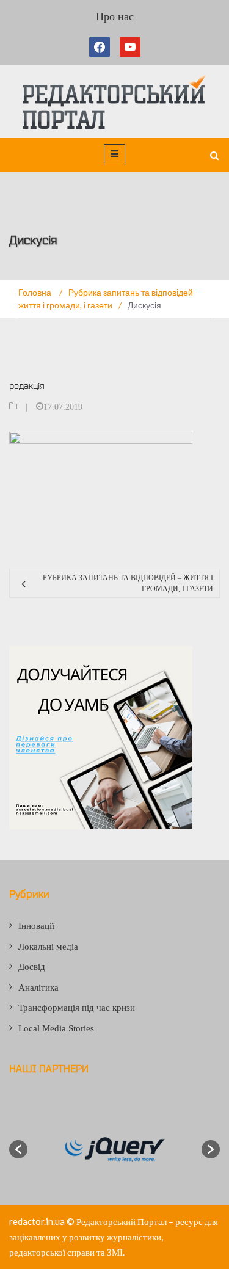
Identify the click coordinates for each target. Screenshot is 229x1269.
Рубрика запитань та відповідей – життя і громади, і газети (128, 583)
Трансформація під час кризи (76, 1008)
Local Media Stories (56, 1028)
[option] (114, 1149)
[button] (18, 1149)
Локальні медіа (48, 946)
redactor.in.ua (37, 1221)
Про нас (115, 16)
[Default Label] (130, 47)
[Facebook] (102, 47)
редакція (27, 385)
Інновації (36, 926)
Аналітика (38, 987)
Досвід (31, 967)
